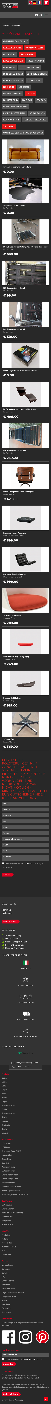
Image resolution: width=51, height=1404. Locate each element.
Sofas (4, 1086)
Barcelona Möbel (8, 1182)
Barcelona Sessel (34, 48)
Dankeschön (6, 1254)
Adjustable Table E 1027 (15, 41)
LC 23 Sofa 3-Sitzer (13, 74)
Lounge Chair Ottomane (15, 106)
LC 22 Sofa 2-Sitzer (29, 67)
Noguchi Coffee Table (14, 113)
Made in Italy (7, 1243)
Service (6, 26)
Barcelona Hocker (12, 48)
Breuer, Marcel (7, 1224)
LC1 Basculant (34, 80)
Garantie (5, 1273)
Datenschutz (6, 1308)
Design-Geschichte (9, 1296)
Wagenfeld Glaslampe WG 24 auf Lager (23, 133)
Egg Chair (5, 1163)
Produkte (5, 1074)
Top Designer (7, 1201)
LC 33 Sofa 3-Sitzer (13, 80)
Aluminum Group (8, 1105)
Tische (4, 1117)
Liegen (4, 1089)
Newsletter (6, 1304)
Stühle (4, 1097)
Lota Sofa (41, 100)
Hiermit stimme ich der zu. (24, 863)
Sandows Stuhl (11, 120)
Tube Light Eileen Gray (35, 120)
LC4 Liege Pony (10, 100)
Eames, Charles (8, 1209)
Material (5, 1239)
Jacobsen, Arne (7, 1216)
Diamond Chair (27, 54)
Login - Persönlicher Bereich (13, 1292)
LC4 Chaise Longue (12, 93)
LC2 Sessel (6, 1143)
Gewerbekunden (8, 1288)
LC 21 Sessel (9, 67)
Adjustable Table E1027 (11, 1151)
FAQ (3, 1277)
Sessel (4, 1078)
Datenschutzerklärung (32, 863)
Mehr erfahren (9, 921)
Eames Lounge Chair (13, 61)
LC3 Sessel (24, 87)
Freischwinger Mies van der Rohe (15, 1194)
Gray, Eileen (6, 1220)
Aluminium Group (8, 1167)
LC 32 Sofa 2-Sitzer (37, 74)
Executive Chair (36, 61)
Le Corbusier (7, 1205)
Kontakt (5, 1300)
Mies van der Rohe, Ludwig (12, 1213)
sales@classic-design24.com (27, 1062)
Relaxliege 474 (37, 113)
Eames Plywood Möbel (11, 1190)
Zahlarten (6, 1269)
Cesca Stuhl (9, 54)
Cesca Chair (6, 1159)
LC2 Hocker (9, 87)
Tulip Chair (9, 126)
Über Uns (5, 1231)
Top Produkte (7, 1139)
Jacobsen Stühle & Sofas (12, 1186)
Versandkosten (7, 1265)
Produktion (6, 1235)
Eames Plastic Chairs (10, 1175)
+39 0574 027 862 (23, 1066)
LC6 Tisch (27, 100)
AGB (3, 1250)
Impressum (6, 1312)
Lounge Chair (7, 1155)
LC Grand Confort (8, 1171)
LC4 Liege (30, 93)
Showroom (6, 1284)
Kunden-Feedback (9, 1247)
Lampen (5, 1121)
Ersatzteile (16, 26)
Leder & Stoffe (8, 1281)
